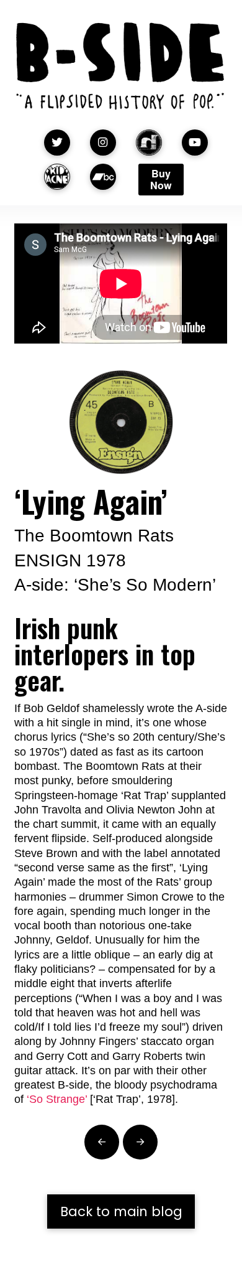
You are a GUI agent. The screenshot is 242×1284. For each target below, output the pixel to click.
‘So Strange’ (57, 1099)
